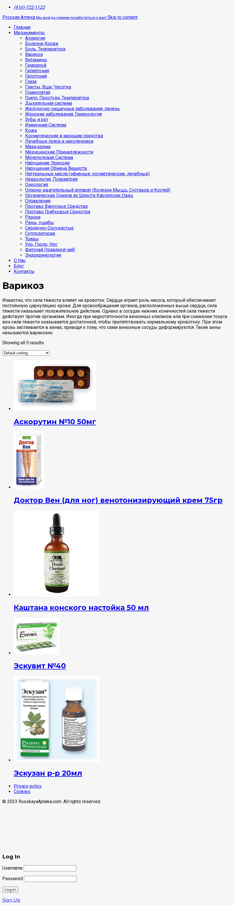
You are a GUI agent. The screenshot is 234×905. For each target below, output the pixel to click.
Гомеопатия (37, 92)
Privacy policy (28, 786)
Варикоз (34, 54)
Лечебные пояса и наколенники (59, 141)
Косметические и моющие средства (64, 135)
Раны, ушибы (39, 222)
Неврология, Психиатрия (51, 179)
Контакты (24, 271)
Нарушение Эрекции (47, 163)
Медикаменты (29, 32)
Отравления (38, 201)
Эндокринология (43, 255)
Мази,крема (38, 146)
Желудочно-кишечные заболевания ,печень (72, 108)
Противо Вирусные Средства (56, 206)
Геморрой (35, 65)
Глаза (31, 81)
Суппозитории (40, 233)
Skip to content (123, 17)
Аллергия (35, 38)
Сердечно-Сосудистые (49, 228)
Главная (22, 27)
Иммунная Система (45, 125)
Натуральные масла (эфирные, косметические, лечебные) (87, 173)
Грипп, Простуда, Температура (57, 97)
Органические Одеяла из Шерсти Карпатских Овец (79, 195)
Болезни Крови (41, 43)
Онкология (36, 184)
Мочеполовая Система (49, 157)
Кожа (31, 130)
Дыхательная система (48, 103)
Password (12, 878)
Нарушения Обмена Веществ (56, 168)
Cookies (22, 791)
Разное (33, 217)
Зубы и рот (36, 119)
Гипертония (37, 70)
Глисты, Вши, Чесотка (48, 87)
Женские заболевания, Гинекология (63, 114)
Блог (19, 266)
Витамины (36, 60)
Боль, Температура (45, 49)
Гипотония (36, 76)
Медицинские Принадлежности (59, 152)
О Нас (20, 260)
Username (12, 868)
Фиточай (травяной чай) (50, 249)
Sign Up (11, 900)
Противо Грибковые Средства (57, 211)
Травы (32, 239)
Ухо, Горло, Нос (41, 244)
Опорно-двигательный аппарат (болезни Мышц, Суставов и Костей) (97, 190)
